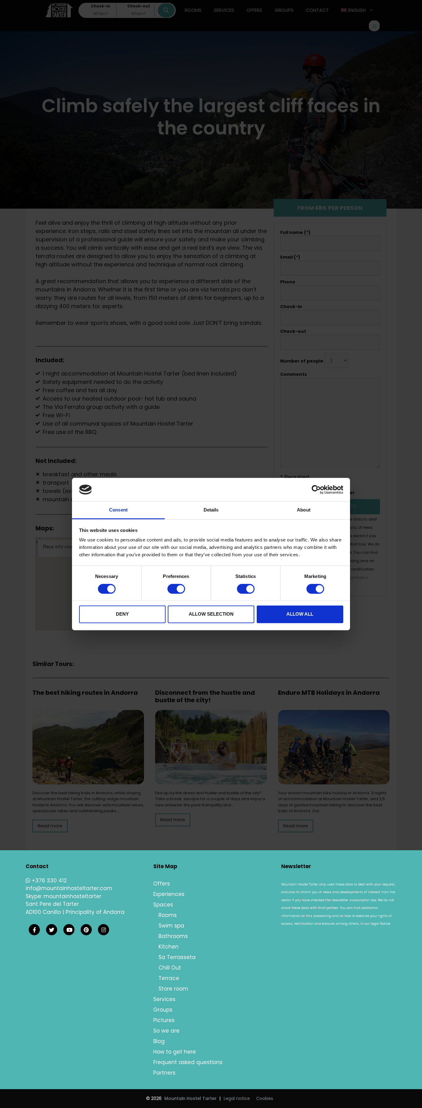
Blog (159, 1041)
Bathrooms (173, 936)
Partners (164, 1072)
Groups (162, 1009)
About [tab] (303, 510)
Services (164, 999)
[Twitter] (51, 930)
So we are (166, 1030)
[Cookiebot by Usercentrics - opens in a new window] (316, 489)
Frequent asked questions (187, 1062)
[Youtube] (68, 930)
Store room (173, 988)
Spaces (163, 904)
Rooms (167, 915)
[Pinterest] (86, 930)
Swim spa (171, 925)
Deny (122, 614)
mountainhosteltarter (72, 896)
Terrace (168, 978)
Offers (161, 883)
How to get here (174, 1051)
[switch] (176, 589)
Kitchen (168, 946)
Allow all (299, 614)
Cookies (264, 1098)
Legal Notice (380, 923)
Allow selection (211, 614)
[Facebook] (34, 930)
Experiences (168, 894)
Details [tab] (211, 510)
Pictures (164, 1020)
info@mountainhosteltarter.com (69, 888)
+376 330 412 (48, 880)
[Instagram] (103, 930)
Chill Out (169, 967)
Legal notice (237, 1098)
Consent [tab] (118, 510)
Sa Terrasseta (177, 957)
